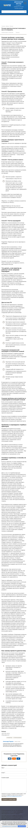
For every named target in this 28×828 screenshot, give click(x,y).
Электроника (18, 737)
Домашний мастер (18, 2)
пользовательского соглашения (9, 826)
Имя (2, 767)
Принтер (10, 737)
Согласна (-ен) (22, 826)
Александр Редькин (8, 741)
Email (3, 772)
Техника (17, 32)
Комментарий (5, 777)
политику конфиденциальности (14, 796)
